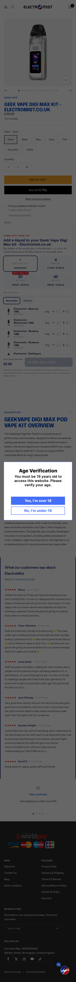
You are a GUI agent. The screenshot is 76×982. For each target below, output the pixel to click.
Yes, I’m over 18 (38, 501)
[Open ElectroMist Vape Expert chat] (65, 971)
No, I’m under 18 (38, 511)
